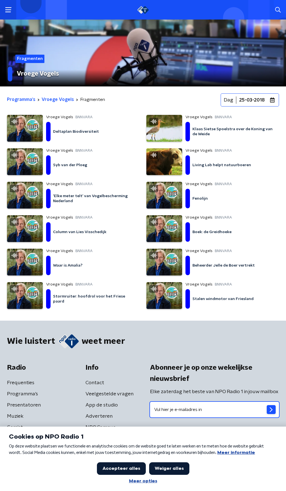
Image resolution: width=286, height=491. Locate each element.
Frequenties (20, 382)
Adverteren (99, 416)
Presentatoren (24, 405)
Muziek (15, 416)
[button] (8, 10)
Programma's (22, 393)
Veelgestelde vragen (109, 393)
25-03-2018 (252, 100)
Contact (94, 382)
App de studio (101, 405)
